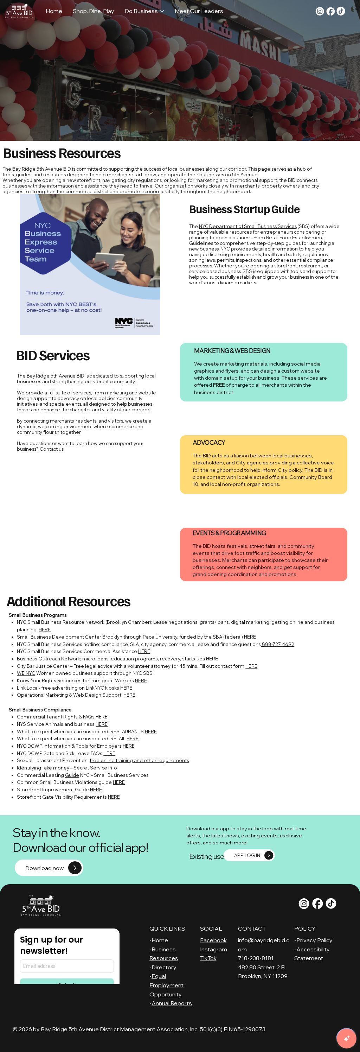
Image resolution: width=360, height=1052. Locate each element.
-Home (158, 940)
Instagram (213, 949)
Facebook (213, 940)
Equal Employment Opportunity (166, 984)
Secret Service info (95, 768)
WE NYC (26, 673)
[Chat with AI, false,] (346, 1038)
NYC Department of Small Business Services (248, 226)
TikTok (208, 958)
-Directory (162, 967)
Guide (72, 775)
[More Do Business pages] (162, 11)
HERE (45, 629)
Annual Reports (172, 1003)
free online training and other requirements (139, 760)
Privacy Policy (314, 940)
